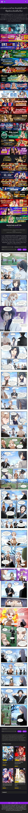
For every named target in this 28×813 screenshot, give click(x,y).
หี (19, 802)
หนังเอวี (13, 802)
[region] (14, 29)
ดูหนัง (17, 802)
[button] (14, 29)
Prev (20, 249)
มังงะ (9, 802)
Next (24, 249)
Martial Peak (17, 226)
